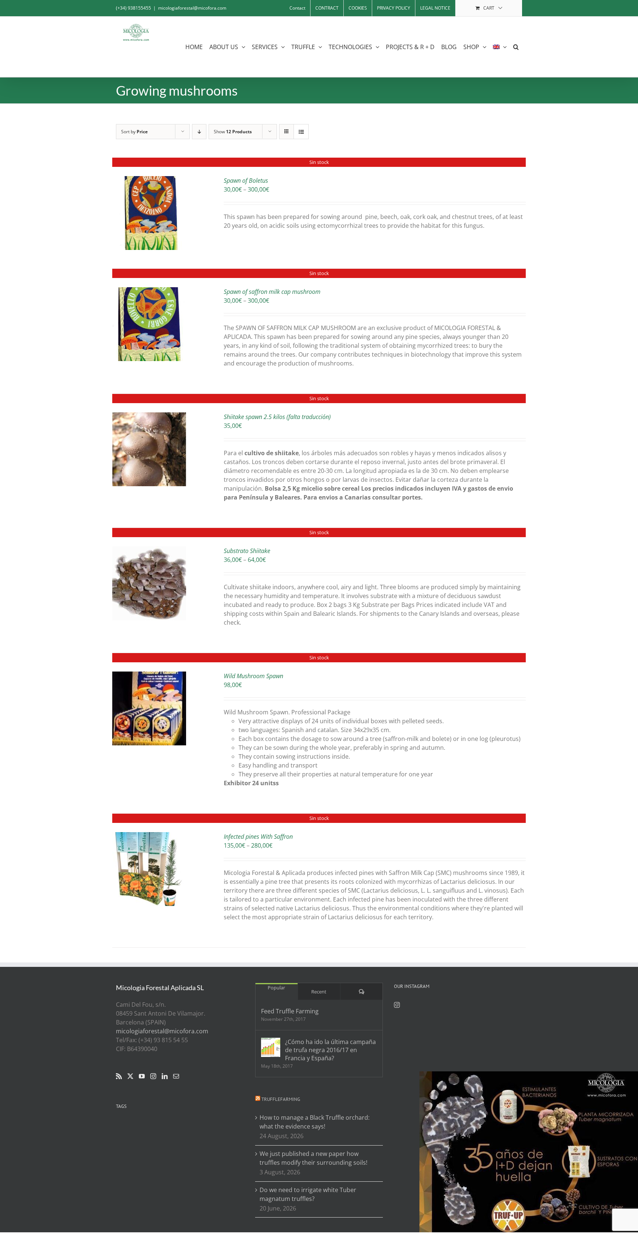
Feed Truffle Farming (290, 1011)
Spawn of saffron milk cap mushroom (272, 292)
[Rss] (119, 1076)
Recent (318, 991)
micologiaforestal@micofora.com (192, 8)
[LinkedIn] (165, 1076)
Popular (276, 987)
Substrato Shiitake (247, 551)
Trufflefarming (280, 1099)
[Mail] (176, 1076)
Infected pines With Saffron (258, 836)
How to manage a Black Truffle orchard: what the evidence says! (315, 1121)
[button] (516, 47)
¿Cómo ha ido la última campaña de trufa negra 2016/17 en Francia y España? (330, 1050)
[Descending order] (199, 131)
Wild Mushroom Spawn (253, 676)
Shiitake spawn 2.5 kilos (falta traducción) (277, 417)
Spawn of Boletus (246, 180)
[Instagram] (153, 1076)
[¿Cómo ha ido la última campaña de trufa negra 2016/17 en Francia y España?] (270, 1047)
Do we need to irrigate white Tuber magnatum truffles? (308, 1194)
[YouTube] (142, 1076)
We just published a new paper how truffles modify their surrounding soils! (313, 1158)
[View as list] (301, 131)
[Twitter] (130, 1076)
